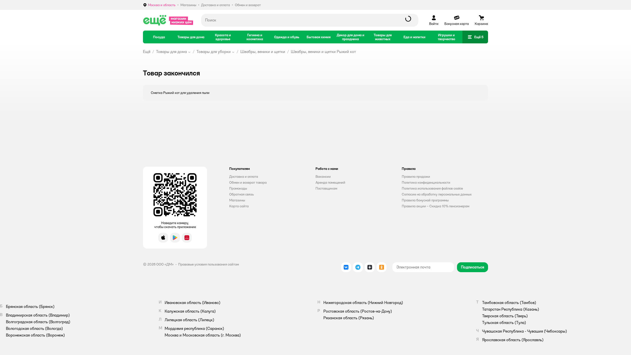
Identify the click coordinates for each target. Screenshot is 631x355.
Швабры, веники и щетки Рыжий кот (323, 51)
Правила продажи (416, 176)
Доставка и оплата (243, 176)
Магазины (237, 200)
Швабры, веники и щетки (262, 51)
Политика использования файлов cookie (432, 188)
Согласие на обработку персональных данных (437, 194)
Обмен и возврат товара (248, 182)
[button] (475, 37)
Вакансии (323, 176)
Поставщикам (326, 188)
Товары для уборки (213, 51)
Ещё (146, 51)
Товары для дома (171, 51)
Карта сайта (239, 206)
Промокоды (238, 188)
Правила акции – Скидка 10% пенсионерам (435, 206)
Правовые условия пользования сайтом (208, 264)
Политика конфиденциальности (426, 182)
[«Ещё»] (168, 20)
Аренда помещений (330, 182)
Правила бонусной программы (425, 200)
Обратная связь (241, 194)
